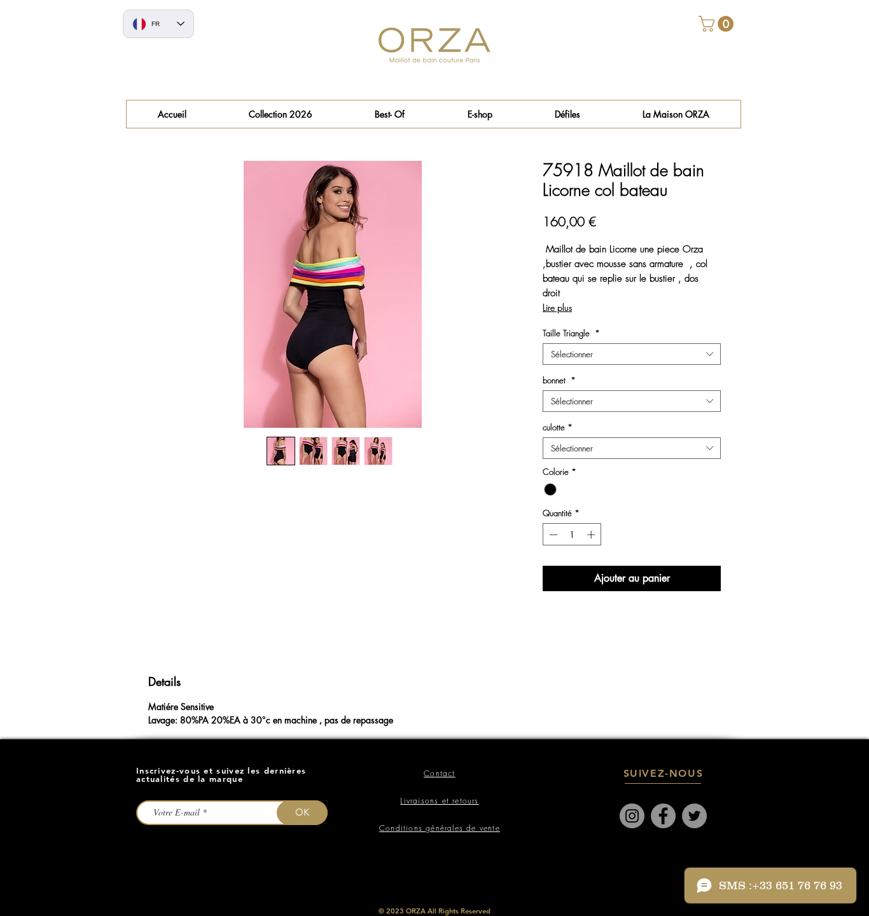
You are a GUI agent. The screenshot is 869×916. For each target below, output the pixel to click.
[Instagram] (632, 815)
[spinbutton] (572, 534)
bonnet (559, 380)
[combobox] (632, 354)
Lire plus (557, 307)
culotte (558, 427)
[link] (718, 24)
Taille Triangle (571, 333)
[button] (390, 114)
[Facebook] (663, 815)
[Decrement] (552, 534)
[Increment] (592, 534)
